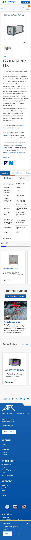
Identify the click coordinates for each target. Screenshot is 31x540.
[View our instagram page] (21, 399)
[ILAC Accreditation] (7, 507)
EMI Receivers (6, 517)
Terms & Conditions (7, 475)
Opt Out (17, 534)
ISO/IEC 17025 (14, 133)
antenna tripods (11, 155)
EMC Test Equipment (17, 14)
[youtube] (28, 399)
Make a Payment (6, 464)
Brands (4, 447)
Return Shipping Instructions (10, 470)
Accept (7, 533)
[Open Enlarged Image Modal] (24, 42)
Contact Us (5, 485)
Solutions (4, 452)
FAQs (3, 472)
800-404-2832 (26, 2)
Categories (7, 14)
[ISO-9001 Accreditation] (24, 507)
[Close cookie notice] (27, 523)
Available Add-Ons (17, 173)
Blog (3, 493)
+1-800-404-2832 (7, 425)
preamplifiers (12, 152)
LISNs (12, 145)
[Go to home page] (8, 2)
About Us (4, 488)
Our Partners (5, 449)
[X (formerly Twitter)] (17, 399)
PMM (5, 56)
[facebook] (13, 399)
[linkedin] (24, 399)
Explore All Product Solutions (15, 296)
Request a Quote (9, 431)
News (3, 490)
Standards (4, 454)
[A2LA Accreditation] (15, 507)
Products (4, 444)
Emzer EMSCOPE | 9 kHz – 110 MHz (12, 520)
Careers (4, 495)
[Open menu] (2, 8)
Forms (3, 467)
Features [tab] (21, 178)
